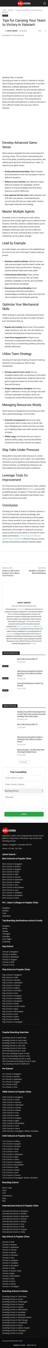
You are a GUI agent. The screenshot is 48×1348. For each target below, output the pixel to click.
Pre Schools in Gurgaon (11, 1082)
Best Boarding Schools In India (14, 1051)
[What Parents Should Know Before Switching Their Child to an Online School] (8, 674)
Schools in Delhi (8, 962)
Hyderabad (6, 916)
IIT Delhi (33, 643)
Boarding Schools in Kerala (12, 1325)
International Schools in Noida (13, 1232)
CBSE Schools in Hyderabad (12, 1105)
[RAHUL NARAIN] (3, 31)
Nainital (5, 931)
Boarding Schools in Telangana (14, 1330)
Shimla (4, 928)
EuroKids (25, 626)
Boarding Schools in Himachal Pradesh (16, 1317)
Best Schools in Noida (10, 872)
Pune (4, 913)
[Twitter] (17, 40)
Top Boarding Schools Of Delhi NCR (16, 1064)
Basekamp (10, 634)
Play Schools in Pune (10, 993)
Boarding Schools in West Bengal (14, 1320)
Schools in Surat (8, 1278)
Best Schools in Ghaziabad (12, 895)
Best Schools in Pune (10, 885)
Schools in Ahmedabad (11, 1276)
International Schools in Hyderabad (15, 1216)
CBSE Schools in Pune (10, 1113)
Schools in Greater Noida (11, 1271)
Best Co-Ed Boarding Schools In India (16, 1059)
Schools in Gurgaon (9, 959)
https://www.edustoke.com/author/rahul (24, 606)
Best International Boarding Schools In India (19, 1061)
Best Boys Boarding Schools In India (16, 1056)
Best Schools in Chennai (11, 877)
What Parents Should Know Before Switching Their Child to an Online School (30, 673)
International (7, 1196)
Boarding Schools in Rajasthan (13, 1315)
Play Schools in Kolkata (11, 988)
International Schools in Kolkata (14, 1221)
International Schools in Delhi (13, 1227)
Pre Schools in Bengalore (11, 1074)
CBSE (4, 1190)
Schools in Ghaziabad (10, 1265)
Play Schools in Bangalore (12, 975)
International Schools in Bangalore (15, 1211)
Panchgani (6, 934)
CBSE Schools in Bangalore (12, 1097)
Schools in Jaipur (8, 1273)
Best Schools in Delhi (10, 874)
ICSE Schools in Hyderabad (12, 1154)
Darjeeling (6, 941)
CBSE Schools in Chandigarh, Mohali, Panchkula (20, 1131)
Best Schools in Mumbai (11, 866)
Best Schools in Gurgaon (11, 869)
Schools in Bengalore (10, 952)
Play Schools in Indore (10, 1016)
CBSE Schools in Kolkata (11, 1110)
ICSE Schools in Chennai (11, 1175)
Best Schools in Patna (10, 898)
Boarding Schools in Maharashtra (14, 1309)
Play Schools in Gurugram (12, 996)
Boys (4, 1198)
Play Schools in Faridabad (12, 998)
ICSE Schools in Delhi (10, 1167)
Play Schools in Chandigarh (12, 1022)
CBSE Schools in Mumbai (11, 1102)
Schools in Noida (8, 1268)
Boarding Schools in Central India (14, 1043)
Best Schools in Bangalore (12, 864)
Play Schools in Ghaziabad (12, 1001)
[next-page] (7, 695)
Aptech (19, 626)
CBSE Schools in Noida (11, 1100)
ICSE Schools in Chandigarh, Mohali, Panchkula (20, 1178)
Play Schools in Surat (10, 1014)
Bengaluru (6, 926)
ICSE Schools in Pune (10, 1151)
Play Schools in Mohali (10, 1019)
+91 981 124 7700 (15, 848)
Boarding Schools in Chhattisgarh (14, 1302)
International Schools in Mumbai (14, 1213)
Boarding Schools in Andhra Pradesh (16, 1328)
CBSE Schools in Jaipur (10, 1121)
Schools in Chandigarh (10, 1286)
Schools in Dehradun (10, 1255)
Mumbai (5, 910)
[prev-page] (3, 695)
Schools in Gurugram (10, 1260)
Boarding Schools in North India (14, 1038)
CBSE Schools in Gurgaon (12, 1118)
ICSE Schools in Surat (10, 1172)
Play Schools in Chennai (11, 985)
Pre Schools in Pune (9, 1087)
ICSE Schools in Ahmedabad (12, 1165)
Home (4, 10)
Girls (4, 1201)
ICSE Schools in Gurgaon (11, 1144)
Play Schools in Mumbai (11, 980)
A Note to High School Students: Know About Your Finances (10, 573)
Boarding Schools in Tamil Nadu (14, 1296)
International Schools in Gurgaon (14, 1229)
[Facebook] (12, 40)
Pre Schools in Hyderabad (12, 1079)
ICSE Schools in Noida (10, 1149)
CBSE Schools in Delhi (10, 1115)
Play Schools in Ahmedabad (12, 1011)
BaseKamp (21, 609)
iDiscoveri (31, 626)
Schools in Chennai (9, 1250)
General (11, 10)
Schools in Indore (8, 1281)
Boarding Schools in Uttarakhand (14, 1322)
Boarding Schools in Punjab (12, 1333)
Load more (23, 762)
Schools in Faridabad (10, 1263)
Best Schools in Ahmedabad (13, 887)
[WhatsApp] (28, 40)
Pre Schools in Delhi (9, 1084)
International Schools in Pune (13, 1224)
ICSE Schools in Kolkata (11, 1141)
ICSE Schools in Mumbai (11, 1146)
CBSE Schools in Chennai (11, 1107)
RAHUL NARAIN (12, 31)
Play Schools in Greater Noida (13, 1006)
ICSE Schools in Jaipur (10, 1157)
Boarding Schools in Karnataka (14, 1312)
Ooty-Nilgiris (7, 939)
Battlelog (31, 489)
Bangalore (6, 908)
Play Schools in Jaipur (10, 1009)
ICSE (4, 1193)
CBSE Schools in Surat (10, 1126)
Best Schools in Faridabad (12, 893)
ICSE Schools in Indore (10, 1159)
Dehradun (6, 936)
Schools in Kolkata (9, 1252)
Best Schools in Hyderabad (12, 879)
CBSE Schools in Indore (11, 1128)
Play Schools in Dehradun (12, 990)
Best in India (7, 1188)
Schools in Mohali (9, 1284)
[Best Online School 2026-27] (8, 662)
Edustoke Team (16, 1341)
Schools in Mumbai (9, 954)
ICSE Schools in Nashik (10, 1170)
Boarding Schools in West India (14, 1048)
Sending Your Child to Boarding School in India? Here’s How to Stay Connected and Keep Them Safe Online (31, 714)
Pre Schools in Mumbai (11, 1076)
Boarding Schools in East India (13, 1045)
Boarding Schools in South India (14, 1040)
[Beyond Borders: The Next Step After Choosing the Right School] (8, 753)
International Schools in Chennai (14, 1219)
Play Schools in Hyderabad (12, 983)
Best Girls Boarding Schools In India (15, 1053)
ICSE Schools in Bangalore (12, 1162)
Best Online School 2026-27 (27, 659)
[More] (33, 40)
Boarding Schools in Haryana (13, 1304)
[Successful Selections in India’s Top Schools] (8, 686)
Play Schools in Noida (10, 1003)
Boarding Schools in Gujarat (12, 1307)
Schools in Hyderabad (10, 957)
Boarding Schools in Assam (12, 1299)
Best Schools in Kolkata (11, 882)
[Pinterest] (22, 40)
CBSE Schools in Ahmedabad (13, 1123)
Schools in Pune (8, 965)
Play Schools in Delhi (10, 977)
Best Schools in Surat (10, 890)
